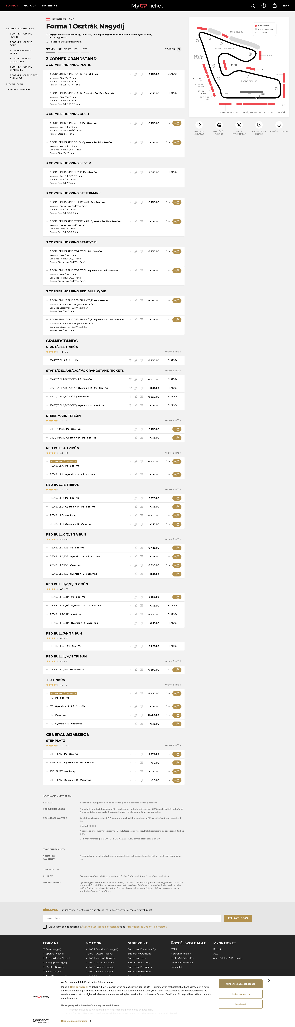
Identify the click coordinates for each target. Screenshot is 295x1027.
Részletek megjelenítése (74, 1021)
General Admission (18, 89)
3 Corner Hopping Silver (21, 52)
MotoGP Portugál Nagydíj (100, 958)
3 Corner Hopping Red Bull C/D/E (23, 76)
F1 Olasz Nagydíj (52, 949)
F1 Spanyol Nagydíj (53, 953)
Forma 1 (12, 5)
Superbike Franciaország (142, 949)
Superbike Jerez (137, 958)
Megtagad (240, 1004)
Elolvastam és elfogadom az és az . (108, 926)
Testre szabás (239, 994)
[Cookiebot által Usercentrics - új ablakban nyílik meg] (40, 1021)
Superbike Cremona (139, 953)
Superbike (49, 5)
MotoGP (30, 5)
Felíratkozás (238, 918)
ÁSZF (216, 953)
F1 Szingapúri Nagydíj (55, 962)
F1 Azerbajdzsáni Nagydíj (56, 958)
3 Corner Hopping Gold (21, 43)
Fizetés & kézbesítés (182, 958)
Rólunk (217, 949)
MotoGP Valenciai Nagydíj (99, 962)
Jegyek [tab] (50, 49)
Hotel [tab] (85, 49)
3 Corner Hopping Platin (21, 35)
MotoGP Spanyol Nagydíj (99, 967)
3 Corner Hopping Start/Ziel (21, 68)
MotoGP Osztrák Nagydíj (99, 953)
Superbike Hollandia (139, 971)
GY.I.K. (174, 949)
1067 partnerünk (79, 987)
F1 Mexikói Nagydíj (53, 967)
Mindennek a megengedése (240, 984)
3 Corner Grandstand (20, 28)
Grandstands (15, 84)
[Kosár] (274, 5)
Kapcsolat (176, 967)
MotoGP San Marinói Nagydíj (101, 949)
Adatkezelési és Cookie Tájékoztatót (146, 926)
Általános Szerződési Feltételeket (100, 926)
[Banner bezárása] (269, 980)
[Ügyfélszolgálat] (263, 5)
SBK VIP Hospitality (139, 962)
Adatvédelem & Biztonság (227, 958)
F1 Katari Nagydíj (52, 971)
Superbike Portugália (140, 967)
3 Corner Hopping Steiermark (21, 60)
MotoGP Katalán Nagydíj (99, 971)
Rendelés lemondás (182, 962)
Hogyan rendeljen (181, 953)
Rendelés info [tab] (68, 49)
